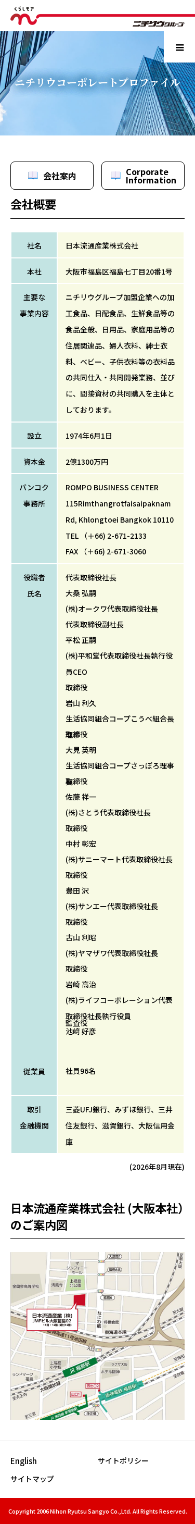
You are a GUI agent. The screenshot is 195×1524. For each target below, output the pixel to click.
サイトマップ (32, 1478)
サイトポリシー (123, 1460)
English (23, 1460)
